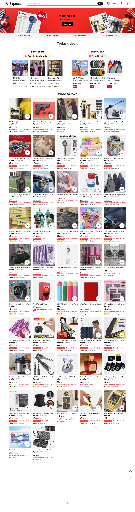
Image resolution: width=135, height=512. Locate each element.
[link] (20, 74)
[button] (100, 3)
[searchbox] (62, 3)
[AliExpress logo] (13, 4)
